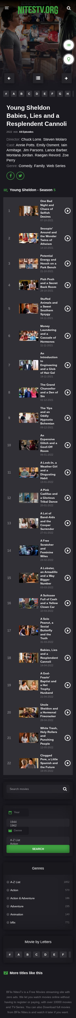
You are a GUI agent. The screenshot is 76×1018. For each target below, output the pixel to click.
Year (17, 812)
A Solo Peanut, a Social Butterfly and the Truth (46, 628)
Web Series (56, 166)
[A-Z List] (38, 840)
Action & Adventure (22, 898)
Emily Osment (47, 145)
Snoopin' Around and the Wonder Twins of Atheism (48, 236)
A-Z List (15, 882)
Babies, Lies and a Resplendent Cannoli (49, 655)
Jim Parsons (33, 150)
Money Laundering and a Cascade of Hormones (48, 333)
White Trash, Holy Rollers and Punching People (49, 735)
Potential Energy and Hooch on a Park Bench (48, 261)
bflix (12, 922)
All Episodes (26, 132)
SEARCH (38, 849)
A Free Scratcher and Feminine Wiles (47, 548)
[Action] (38, 844)
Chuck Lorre (31, 139)
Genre (18, 830)
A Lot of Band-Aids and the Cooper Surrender (47, 521)
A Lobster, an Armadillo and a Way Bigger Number (49, 575)
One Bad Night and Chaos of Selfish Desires (47, 208)
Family (39, 166)
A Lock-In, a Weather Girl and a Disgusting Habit (48, 470)
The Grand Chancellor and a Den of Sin (49, 390)
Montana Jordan (19, 155)
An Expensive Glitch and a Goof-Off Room (48, 443)
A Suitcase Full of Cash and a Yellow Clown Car (49, 601)
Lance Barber (56, 150)
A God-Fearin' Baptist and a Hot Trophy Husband (48, 683)
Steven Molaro (55, 139)
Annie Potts (25, 145)
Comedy (25, 166)
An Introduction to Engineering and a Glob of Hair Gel (49, 363)
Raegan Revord (47, 155)
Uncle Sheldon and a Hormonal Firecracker (49, 710)
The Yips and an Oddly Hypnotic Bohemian (47, 415)
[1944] (38, 822)
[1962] (38, 825)
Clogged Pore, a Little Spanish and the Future (49, 761)
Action (14, 890)
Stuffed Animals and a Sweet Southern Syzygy (49, 306)
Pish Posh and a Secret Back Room (49, 283)
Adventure (17, 906)
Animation (16, 914)
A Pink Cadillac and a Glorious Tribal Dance (49, 495)
